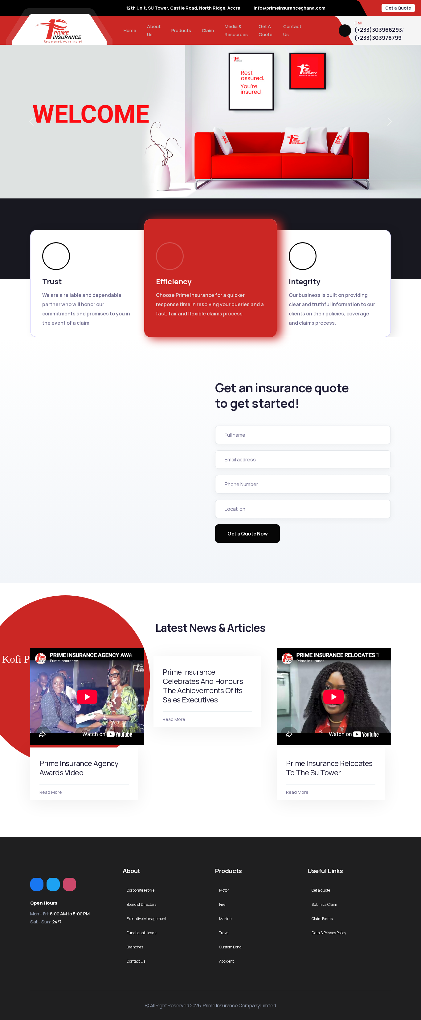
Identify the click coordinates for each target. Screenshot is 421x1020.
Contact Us (292, 30)
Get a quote (321, 890)
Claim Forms (322, 918)
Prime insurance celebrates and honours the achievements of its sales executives (203, 686)
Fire (222, 904)
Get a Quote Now (247, 533)
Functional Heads (141, 932)
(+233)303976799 (378, 38)
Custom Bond (230, 947)
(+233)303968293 (378, 30)
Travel (224, 932)
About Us (154, 30)
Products (181, 30)
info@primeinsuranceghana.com (289, 8)
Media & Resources (236, 30)
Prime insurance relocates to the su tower (329, 767)
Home (130, 30)
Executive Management (146, 918)
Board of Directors (141, 904)
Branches (135, 947)
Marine (225, 918)
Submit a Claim (324, 904)
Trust (52, 281)
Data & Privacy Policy (329, 932)
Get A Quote (265, 30)
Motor (224, 890)
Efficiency (173, 281)
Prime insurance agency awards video (78, 767)
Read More (50, 792)
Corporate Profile (140, 890)
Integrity (304, 281)
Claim (208, 30)
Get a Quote (398, 8)
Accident (226, 961)
